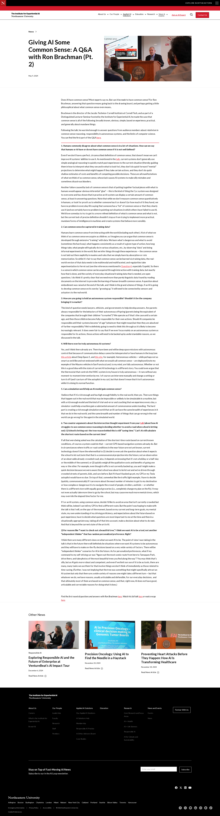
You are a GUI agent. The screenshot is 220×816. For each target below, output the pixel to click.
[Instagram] (200, 807)
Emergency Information (16, 808)
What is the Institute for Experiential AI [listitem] (38, 720)
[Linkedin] (195, 807)
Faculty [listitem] (55, 718)
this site (98, 357)
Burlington (30, 802)
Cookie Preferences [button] (15, 812)
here (99, 137)
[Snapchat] (205, 807)
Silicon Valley (112, 802)
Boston (21, 802)
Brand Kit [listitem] (32, 726)
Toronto (122, 802)
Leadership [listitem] (56, 713)
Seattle (102, 802)
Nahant (63, 802)
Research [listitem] (56, 723)
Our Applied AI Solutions (85, 713)
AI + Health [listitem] (128, 721)
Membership (81, 723)
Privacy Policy (33, 808)
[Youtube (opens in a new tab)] (189, 787)
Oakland (85, 802)
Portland (93, 802)
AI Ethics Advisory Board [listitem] (85, 734)
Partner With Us (182, 710)
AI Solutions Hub (82, 718)
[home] (25, 15)
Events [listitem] (150, 713)
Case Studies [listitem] (81, 739)
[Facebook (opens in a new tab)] (176, 787)
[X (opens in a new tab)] (180, 787)
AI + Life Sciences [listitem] (130, 726)
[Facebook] (180, 807)
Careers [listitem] (32, 713)
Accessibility (47, 808)
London (49, 802)
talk (118, 159)
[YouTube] (190, 807)
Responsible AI (129, 732)
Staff (54, 728)
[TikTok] (210, 807)
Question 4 (126, 266)
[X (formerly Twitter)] (185, 807)
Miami (56, 802)
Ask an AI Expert (179, 15)
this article (66, 357)
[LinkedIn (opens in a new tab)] (185, 787)
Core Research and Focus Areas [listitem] (134, 714)
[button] (103, 14)
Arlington (12, 802)
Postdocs (55, 734)
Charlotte (40, 802)
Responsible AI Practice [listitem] (85, 728)
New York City (74, 802)
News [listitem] (150, 718)
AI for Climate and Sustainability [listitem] (131, 738)
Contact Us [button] (202, 15)
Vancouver (132, 802)
